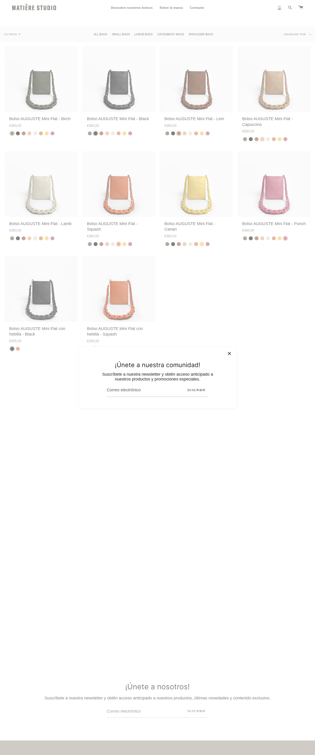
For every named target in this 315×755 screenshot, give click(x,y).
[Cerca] (229, 353)
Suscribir (196, 390)
